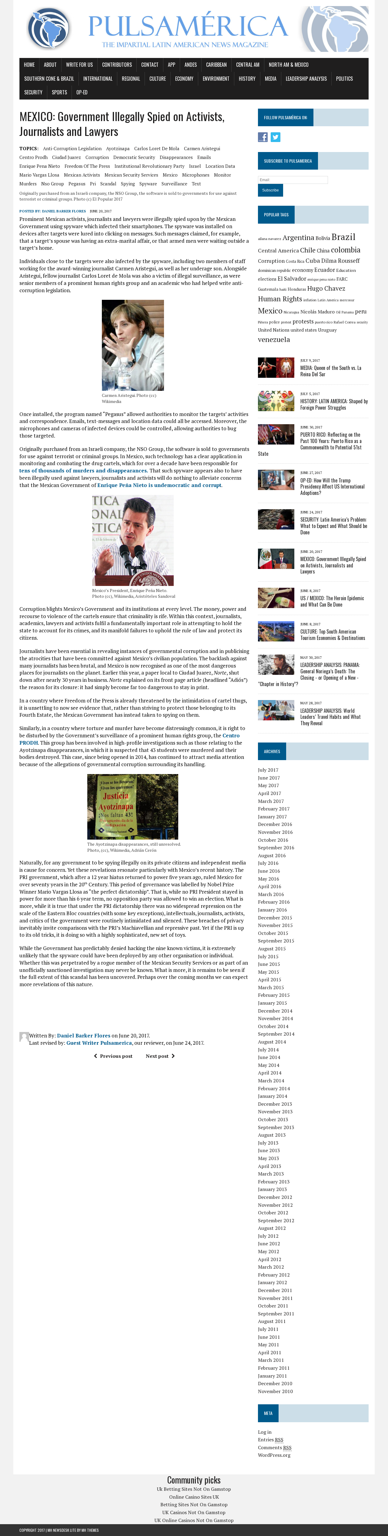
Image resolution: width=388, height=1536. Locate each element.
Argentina (298, 237)
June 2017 (269, 777)
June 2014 (269, 1057)
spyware (148, 184)
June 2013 (269, 1150)
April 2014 (269, 1072)
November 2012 (275, 1205)
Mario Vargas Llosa (39, 175)
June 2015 (269, 964)
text (196, 184)
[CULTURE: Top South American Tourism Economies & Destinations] (276, 637)
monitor (222, 175)
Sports (59, 92)
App (171, 64)
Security (33, 92)
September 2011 (276, 1313)
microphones (195, 175)
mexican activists (82, 175)
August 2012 (272, 1228)
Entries (270, 1439)
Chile (308, 249)
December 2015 (275, 917)
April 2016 (269, 886)
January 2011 (272, 1375)
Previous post (116, 1056)
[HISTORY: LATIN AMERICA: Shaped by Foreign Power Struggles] (276, 407)
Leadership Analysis (306, 78)
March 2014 (271, 1080)
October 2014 (273, 1026)
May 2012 (268, 1251)
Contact (150, 64)
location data (220, 166)
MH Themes (90, 1530)
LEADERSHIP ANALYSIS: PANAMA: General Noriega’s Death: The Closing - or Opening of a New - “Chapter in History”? (309, 674)
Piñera (263, 322)
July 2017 (268, 769)
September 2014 (276, 1033)
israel (195, 166)
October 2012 (273, 1212)
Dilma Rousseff (340, 260)
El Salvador (292, 278)
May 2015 (268, 972)
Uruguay (327, 330)
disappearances (176, 157)
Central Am (247, 64)
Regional (131, 78)
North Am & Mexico (289, 64)
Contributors (117, 64)
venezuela (274, 339)
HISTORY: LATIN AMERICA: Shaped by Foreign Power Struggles (334, 404)
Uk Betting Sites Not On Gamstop (194, 1489)
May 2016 (268, 878)
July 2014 (268, 1049)
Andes (191, 64)
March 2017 (271, 801)
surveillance (174, 184)
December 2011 (275, 1290)
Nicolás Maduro (317, 311)
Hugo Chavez (326, 288)
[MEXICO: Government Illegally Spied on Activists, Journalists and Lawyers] (276, 564)
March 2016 (271, 894)
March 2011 (271, 1360)
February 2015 (274, 995)
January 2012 (272, 1282)
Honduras (297, 289)
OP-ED (82, 92)
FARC (342, 279)
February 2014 (274, 1088)
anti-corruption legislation (72, 148)
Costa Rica (295, 261)
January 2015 (272, 1003)
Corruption (97, 157)
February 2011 (274, 1368)
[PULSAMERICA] (194, 29)
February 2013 (274, 1181)
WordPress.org (274, 1455)
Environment (216, 78)
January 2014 (272, 1096)
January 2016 (272, 909)
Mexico (170, 175)
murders (28, 184)
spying (128, 184)
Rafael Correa (345, 322)
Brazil (344, 236)
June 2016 (269, 871)
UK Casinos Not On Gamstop (194, 1512)
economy (302, 270)
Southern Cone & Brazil (49, 78)
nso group (52, 184)
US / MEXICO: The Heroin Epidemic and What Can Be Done (332, 601)
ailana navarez (269, 238)
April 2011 (269, 1352)
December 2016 (275, 824)
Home (29, 64)
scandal (108, 184)
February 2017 (274, 808)
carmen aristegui (202, 148)
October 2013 (273, 1119)
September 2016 (276, 847)
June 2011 (269, 1337)
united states (304, 330)
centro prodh (33, 157)
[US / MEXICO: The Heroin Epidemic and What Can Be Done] (276, 604)
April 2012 (269, 1259)
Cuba (313, 260)
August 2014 (272, 1041)
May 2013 (268, 1158)
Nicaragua (291, 312)
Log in (265, 1432)
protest (286, 322)
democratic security (134, 157)
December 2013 (275, 1104)
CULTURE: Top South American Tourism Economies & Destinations (332, 634)
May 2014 (268, 1065)
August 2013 (272, 1135)
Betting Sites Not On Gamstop (194, 1504)
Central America (278, 250)
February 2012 (274, 1274)
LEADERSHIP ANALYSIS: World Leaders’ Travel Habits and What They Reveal (330, 717)
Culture (157, 78)
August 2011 (272, 1321)
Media (270, 78)
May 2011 (268, 1344)
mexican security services (131, 175)
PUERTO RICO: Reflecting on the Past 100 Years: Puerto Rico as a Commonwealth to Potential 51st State (310, 444)
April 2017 (269, 793)
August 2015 (272, 948)
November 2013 (275, 1111)
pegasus (77, 184)
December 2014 (275, 1010)
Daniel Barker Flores (64, 211)
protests (303, 321)
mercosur (347, 300)
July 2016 (268, 863)
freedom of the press (87, 166)
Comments (275, 1447)
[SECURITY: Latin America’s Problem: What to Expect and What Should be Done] (276, 525)
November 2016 (275, 832)
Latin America (328, 300)
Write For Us (79, 64)
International (97, 78)
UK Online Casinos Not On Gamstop (194, 1520)
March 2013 (271, 1173)
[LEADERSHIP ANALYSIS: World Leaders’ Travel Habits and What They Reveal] (276, 716)
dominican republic (274, 270)
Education (346, 270)
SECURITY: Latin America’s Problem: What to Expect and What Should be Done (333, 526)
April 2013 (269, 1166)
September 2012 (276, 1220)
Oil (338, 312)
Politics (344, 78)
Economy (184, 78)
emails (204, 157)
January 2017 (272, 816)
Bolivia (323, 238)
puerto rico (324, 322)
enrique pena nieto (39, 166)
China (323, 250)
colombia (346, 250)
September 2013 (276, 1127)
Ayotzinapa (118, 148)
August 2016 (272, 855)
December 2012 (275, 1197)
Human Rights (280, 298)
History (247, 78)
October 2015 (273, 933)
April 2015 (269, 979)
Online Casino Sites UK (194, 1497)
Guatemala (268, 289)
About (50, 64)
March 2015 (271, 987)
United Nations (273, 330)
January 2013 (272, 1189)
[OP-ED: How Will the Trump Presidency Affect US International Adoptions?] (276, 486)
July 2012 (268, 1236)
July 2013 (268, 1142)
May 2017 (268, 785)
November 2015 (275, 925)
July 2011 (268, 1329)
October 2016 (273, 840)
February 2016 (274, 901)
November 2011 (275, 1298)
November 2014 (275, 1018)
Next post (157, 1056)
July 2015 (268, 956)
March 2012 (271, 1267)
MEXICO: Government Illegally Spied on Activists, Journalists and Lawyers (333, 565)
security (362, 322)
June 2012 (269, 1243)
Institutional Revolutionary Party (150, 166)
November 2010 (275, 1391)
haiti (282, 289)
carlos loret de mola (156, 148)
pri (93, 184)
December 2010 (275, 1383)
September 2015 (276, 940)
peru (360, 311)
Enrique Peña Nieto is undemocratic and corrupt (159, 485)
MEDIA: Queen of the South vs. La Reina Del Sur (330, 371)
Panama (348, 312)
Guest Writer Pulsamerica (99, 1042)
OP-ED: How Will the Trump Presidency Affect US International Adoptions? (332, 487)
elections (267, 279)
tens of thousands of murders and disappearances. (83, 470)
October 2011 (273, 1305)
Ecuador (324, 269)
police (274, 322)
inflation (309, 300)
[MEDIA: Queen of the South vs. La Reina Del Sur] (276, 373)
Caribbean (216, 64)
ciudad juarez (66, 157)
